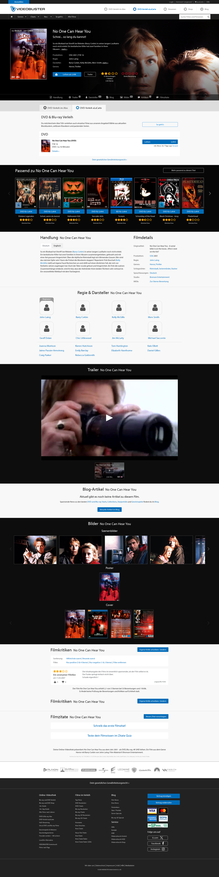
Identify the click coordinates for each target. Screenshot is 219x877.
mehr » (64, 49)
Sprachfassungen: (141, 273)
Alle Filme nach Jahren (47, 812)
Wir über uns (89, 865)
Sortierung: (58, 658)
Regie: (55, 58)
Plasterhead (193, 216)
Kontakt (114, 830)
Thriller (78, 66)
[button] (208, 549)
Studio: (137, 277)
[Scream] (121, 193)
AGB (112, 833)
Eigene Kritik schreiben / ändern (153, 649)
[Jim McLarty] (119, 329)
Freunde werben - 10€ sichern (49, 836)
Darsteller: (57, 62)
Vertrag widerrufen (164, 802)
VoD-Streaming (44, 822)
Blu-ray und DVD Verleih (47, 800)
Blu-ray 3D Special (117, 818)
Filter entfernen (119, 662)
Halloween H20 (73, 216)
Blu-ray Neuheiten (81, 809)
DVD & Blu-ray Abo (45, 816)
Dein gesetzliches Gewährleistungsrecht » (109, 159)
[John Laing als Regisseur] (47, 308)
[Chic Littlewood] (83, 329)
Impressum (110, 865)
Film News (115, 800)
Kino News (115, 803)
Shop (190, 9)
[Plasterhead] (193, 193)
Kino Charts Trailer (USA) (83, 842)
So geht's (59, 16)
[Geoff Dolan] (47, 329)
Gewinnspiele (137, 501)
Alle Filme (72, 16)
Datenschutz (100, 865)
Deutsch (153, 273)
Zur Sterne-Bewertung (159, 281)
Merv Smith (97, 62)
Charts (33, 16)
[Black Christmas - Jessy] (169, 193)
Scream (121, 216)
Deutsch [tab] (45, 245)
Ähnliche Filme (26, 223)
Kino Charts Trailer (81, 839)
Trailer (90, 74)
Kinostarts (78, 822)
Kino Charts (79, 828)
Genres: (56, 66)
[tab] (55, 108)
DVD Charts (79, 806)
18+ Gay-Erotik (44, 809)
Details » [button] (55, 151)
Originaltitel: (139, 246)
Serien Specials (116, 813)
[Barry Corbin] (83, 308)
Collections (112, 501)
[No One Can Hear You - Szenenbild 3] (126, 550)
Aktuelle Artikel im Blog (110, 509)
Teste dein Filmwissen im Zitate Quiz (110, 735)
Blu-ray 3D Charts (81, 818)
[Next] (209, 193)
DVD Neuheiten (80, 803)
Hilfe (113, 827)
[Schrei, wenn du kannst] (50, 193)
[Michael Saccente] (155, 329)
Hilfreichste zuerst (73, 658)
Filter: (55, 662)
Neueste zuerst (89, 658)
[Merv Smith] (155, 308)
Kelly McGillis (85, 62)
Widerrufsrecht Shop (118, 842)
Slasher (174, 268)
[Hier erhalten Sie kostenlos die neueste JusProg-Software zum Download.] (158, 825)
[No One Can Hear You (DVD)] (45, 146)
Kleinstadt (154, 268)
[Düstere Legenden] (26, 193)
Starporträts (122, 501)
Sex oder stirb (97, 216)
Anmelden (18, 2)
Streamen (172, 9)
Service (114, 822)
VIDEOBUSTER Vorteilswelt (48, 844)
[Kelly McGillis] (119, 308)
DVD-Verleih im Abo (117, 9)
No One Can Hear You (108, 465)
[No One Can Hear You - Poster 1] (109, 587)
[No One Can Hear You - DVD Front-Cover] (75, 624)
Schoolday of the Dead (145, 216)
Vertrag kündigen (163, 796)
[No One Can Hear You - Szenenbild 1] (35, 550)
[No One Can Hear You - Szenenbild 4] (171, 550)
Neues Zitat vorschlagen (156, 716)
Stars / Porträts (116, 810)
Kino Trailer (79, 836)
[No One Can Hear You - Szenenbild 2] (80, 550)
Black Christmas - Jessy (169, 216)
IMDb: (136, 281)
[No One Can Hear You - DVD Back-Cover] (121, 624)
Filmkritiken (115, 807)
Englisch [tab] (57, 245)
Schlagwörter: (139, 268)
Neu (45, 16)
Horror (71, 66)
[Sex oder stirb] (97, 193)
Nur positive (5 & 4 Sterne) (77, 662)
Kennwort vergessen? (184, 2)
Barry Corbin (74, 62)
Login (171, 2)
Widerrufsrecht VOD (118, 839)
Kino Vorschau (80, 825)
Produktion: (58, 55)
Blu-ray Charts (80, 812)
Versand (175, 146)
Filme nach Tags (44, 847)
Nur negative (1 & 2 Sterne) (100, 662)
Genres (20, 16)
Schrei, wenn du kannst (50, 216)
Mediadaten (129, 865)
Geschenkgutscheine (46, 833)
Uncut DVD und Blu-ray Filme (49, 825)
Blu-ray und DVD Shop (46, 803)
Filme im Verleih (82, 795)
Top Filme (78, 800)
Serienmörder (164, 268)
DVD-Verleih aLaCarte (147, 9)
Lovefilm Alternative (46, 840)
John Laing (73, 58)
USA (70, 55)
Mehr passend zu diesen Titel (183, 170)
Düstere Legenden (26, 216)
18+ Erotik (42, 806)
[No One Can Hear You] (28, 54)
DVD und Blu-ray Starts (97, 501)
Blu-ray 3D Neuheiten (82, 815)
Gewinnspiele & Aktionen (48, 830)
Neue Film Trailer (81, 833)
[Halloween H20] (74, 193)
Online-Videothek (47, 795)
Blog (207, 9)
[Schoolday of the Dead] (145, 193)
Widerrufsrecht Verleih (119, 836)
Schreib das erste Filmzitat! (109, 725)
